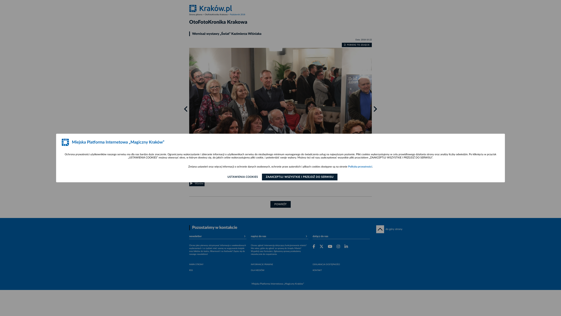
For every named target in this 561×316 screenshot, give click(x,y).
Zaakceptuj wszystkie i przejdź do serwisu (300, 177)
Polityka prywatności (360, 166)
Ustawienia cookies (242, 177)
